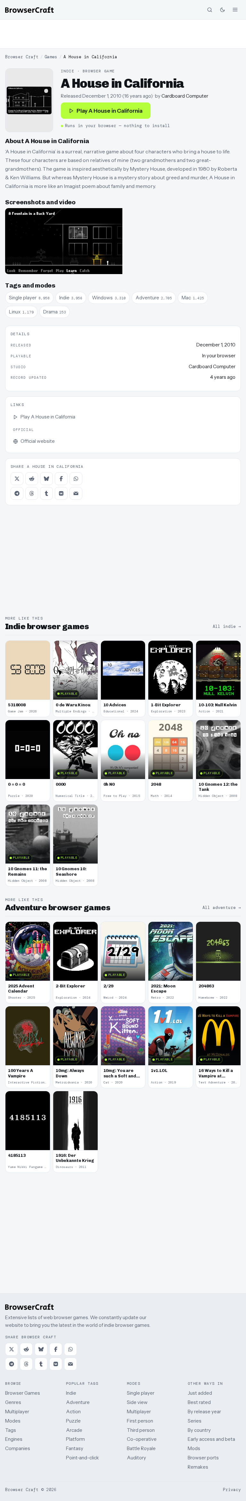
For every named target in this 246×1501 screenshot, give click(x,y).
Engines (13, 1439)
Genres (13, 1402)
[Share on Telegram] (17, 493)
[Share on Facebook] (61, 478)
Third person (141, 1430)
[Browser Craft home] (29, 10)
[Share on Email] (76, 493)
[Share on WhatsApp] (76, 478)
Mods (194, 1448)
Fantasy (74, 1448)
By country (199, 1430)
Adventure (78, 1402)
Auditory (136, 1458)
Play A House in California (110, 110)
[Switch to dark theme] (222, 9)
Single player (140, 1393)
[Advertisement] (123, 34)
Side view (137, 1402)
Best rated (199, 1402)
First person (140, 1421)
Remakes (198, 1467)
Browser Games (22, 1393)
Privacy (232, 1489)
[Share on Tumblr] (46, 493)
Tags (10, 1430)
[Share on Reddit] (31, 478)
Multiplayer (17, 1411)
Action (73, 1411)
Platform (75, 1439)
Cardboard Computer (184, 96)
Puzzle (73, 1421)
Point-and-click (82, 1458)
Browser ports (203, 1458)
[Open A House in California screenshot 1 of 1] (63, 241)
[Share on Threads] (31, 493)
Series (194, 1421)
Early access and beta (211, 1439)
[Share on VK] (61, 493)
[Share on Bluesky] (46, 478)
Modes (12, 1421)
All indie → (227, 626)
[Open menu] (235, 9)
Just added (200, 1393)
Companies (17, 1448)
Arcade (74, 1430)
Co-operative (142, 1439)
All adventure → (221, 907)
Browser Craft (21, 57)
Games (51, 57)
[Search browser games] (209, 9)
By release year (204, 1411)
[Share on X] (17, 478)
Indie (71, 1393)
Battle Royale (141, 1448)
